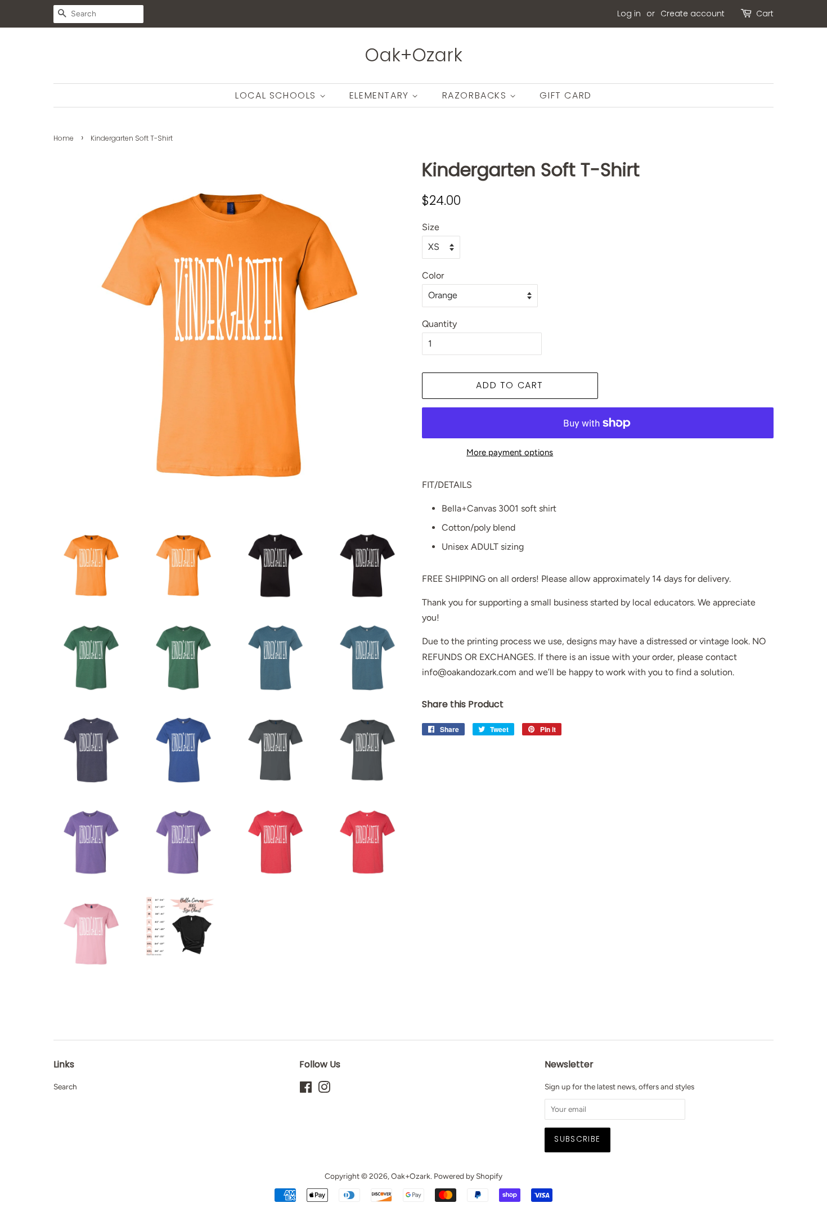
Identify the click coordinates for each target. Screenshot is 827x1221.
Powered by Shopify (468, 1175)
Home (63, 138)
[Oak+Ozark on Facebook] (305, 1089)
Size (430, 227)
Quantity (439, 323)
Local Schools (277, 95)
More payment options (509, 452)
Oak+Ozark (413, 55)
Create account (692, 13)
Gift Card (565, 95)
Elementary (380, 95)
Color (433, 275)
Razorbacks (476, 95)
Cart (765, 13)
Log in (629, 13)
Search (65, 1086)
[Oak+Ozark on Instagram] (324, 1089)
